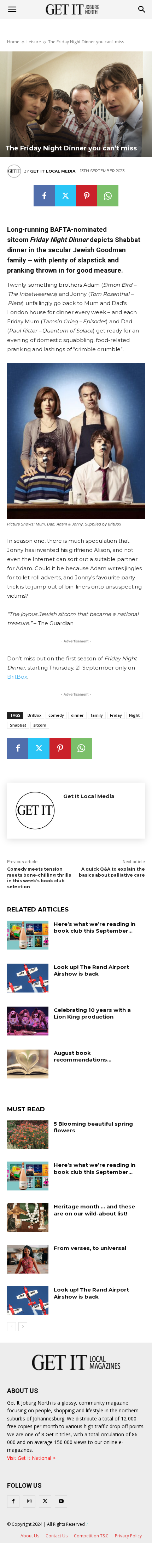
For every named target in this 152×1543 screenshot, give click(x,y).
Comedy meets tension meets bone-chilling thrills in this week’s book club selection (39, 877)
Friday (116, 715)
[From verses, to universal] (27, 1259)
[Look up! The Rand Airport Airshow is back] (27, 978)
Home (13, 42)
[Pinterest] (86, 195)
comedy (56, 715)
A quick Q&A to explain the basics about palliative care (112, 872)
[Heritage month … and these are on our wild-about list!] (27, 1217)
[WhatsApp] (107, 195)
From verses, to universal (90, 1248)
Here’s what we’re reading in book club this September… (94, 927)
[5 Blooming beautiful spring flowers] (27, 1134)
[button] (142, 9)
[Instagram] (29, 1501)
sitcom (39, 725)
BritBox (17, 676)
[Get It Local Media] (15, 171)
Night (134, 715)
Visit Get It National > (31, 1458)
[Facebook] (44, 195)
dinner (77, 715)
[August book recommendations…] (27, 1064)
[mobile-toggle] (12, 9)
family (97, 715)
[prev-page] (11, 1326)
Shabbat (18, 725)
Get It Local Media (52, 171)
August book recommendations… (82, 1056)
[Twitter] (65, 195)
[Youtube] (61, 1501)
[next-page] (22, 1326)
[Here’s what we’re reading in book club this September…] (27, 935)
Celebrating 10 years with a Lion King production (92, 1013)
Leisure (34, 42)
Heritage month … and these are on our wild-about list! (94, 1210)
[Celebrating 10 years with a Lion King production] (27, 1021)
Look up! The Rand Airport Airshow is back (91, 970)
